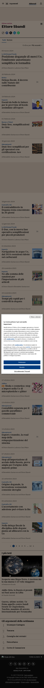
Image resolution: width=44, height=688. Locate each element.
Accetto (22, 367)
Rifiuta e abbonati (35, 317)
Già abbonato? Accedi (22, 371)
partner (28, 347)
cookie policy (11, 338)
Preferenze (22, 362)
